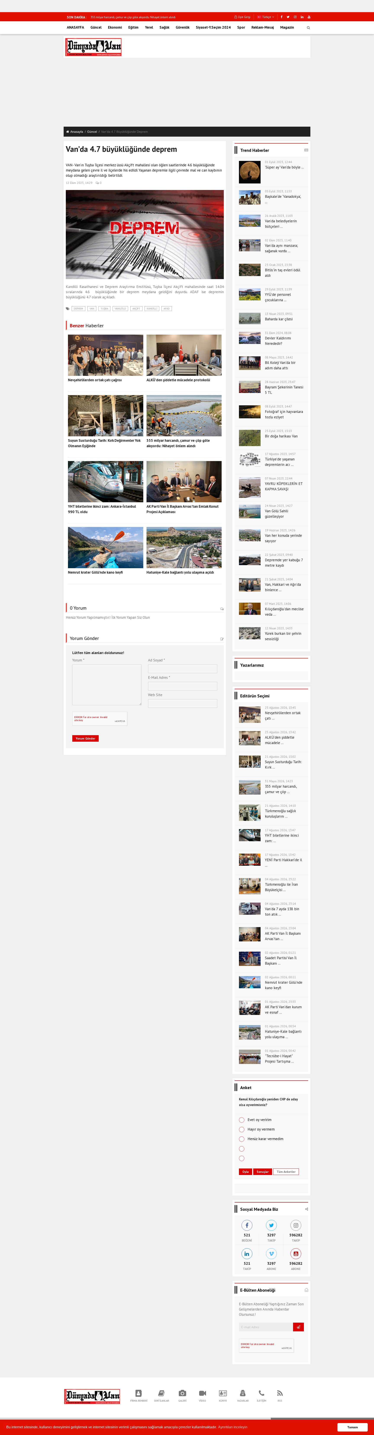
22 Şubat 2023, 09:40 (279, 555)
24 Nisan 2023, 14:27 (279, 506)
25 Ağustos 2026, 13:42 (280, 732)
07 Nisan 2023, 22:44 (278, 478)
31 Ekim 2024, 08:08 (278, 333)
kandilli (152, 308)
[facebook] (281, 17)
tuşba (104, 308)
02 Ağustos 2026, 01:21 (280, 953)
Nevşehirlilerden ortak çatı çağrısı (95, 380)
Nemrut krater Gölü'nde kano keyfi (95, 572)
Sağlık (164, 27)
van (92, 308)
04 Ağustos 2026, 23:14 (280, 904)
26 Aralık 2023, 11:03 (279, 216)
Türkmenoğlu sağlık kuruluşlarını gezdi (114, 17)
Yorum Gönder (85, 738)
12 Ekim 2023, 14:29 (79, 183)
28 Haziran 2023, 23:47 (280, 382)
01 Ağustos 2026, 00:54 (280, 1026)
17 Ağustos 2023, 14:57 (280, 454)
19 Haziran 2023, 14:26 (280, 530)
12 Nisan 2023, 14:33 (279, 628)
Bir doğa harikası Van (281, 436)
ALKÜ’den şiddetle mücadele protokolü (178, 380)
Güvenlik (182, 27)
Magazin (287, 27)
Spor (241, 27)
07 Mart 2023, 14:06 (278, 604)
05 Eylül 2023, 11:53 (278, 191)
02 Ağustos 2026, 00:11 (280, 977)
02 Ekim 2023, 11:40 (278, 240)
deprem (78, 308)
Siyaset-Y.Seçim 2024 (213, 27)
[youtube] (309, 17)
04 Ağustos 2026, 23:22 (280, 879)
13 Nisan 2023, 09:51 (279, 314)
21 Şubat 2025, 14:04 (279, 579)
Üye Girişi (244, 17)
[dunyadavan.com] (92, 1396)
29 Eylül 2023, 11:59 (278, 289)
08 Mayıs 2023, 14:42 (279, 357)
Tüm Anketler (286, 1172)
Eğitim (133, 27)
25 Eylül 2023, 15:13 (278, 431)
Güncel (96, 27)
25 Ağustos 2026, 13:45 (280, 708)
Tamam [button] (352, 1427)
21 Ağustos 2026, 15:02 (280, 757)
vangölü (120, 308)
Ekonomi (115, 27)
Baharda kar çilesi (279, 319)
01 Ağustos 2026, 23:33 (280, 1002)
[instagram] (295, 17)
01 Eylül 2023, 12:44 (278, 162)
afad (167, 308)
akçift (136, 308)
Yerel (149, 27)
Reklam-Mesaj (262, 27)
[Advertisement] (187, 93)
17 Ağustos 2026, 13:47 (280, 830)
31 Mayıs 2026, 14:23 (279, 781)
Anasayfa (76, 131)
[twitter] (288, 17)
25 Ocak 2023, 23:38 (278, 265)
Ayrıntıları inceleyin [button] (232, 1427)
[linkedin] (302, 17)
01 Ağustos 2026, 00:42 (280, 1051)
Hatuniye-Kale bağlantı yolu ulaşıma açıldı (180, 572)
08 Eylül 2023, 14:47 (278, 406)
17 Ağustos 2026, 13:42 (280, 855)
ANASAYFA (75, 27)
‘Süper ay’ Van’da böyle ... (284, 167)
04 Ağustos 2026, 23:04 (280, 928)
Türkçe (266, 17)
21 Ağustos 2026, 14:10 (280, 806)
